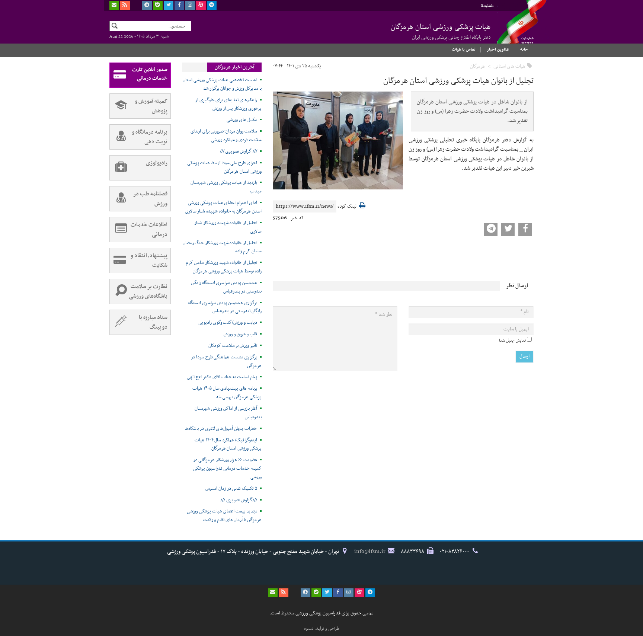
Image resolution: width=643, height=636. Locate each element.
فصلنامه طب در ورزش (150, 198)
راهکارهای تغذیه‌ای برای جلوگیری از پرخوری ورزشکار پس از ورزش (228, 104)
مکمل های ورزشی (242, 120)
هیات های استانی (509, 66)
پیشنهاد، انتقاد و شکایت (149, 260)
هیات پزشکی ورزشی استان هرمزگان (441, 31)
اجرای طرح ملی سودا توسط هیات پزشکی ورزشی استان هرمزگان (224, 167)
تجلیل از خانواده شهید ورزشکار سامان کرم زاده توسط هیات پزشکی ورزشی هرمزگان (224, 267)
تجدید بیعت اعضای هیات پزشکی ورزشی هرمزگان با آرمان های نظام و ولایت (224, 515)
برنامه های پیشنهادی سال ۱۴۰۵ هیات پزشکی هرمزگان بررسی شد (227, 392)
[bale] (158, 5)
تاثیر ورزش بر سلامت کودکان (232, 346)
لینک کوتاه (347, 207)
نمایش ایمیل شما (512, 340)
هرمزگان (477, 66)
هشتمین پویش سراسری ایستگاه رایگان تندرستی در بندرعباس (226, 287)
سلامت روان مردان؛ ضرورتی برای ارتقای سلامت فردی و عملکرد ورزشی (226, 135)
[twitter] (168, 5)
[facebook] (179, 5)
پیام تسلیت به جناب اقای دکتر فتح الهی (222, 377)
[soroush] (147, 5)
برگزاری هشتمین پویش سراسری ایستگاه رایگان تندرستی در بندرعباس (225, 307)
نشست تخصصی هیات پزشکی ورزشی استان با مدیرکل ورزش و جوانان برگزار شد (222, 84)
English (487, 5)
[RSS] (125, 5)
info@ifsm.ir (370, 551)
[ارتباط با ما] (114, 5)
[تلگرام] (212, 5)
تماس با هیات (464, 49)
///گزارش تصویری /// (239, 500)
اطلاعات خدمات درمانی (149, 229)
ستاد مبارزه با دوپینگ (153, 322)
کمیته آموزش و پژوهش (151, 106)
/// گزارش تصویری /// (238, 151)
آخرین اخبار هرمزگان (234, 67)
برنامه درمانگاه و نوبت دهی (149, 137)
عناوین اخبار (498, 49)
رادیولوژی (156, 163)
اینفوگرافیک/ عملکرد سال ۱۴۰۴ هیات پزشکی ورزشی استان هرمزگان (228, 444)
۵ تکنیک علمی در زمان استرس (231, 489)
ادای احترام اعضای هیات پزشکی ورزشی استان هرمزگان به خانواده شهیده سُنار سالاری (223, 207)
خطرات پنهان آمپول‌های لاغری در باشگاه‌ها (221, 429)
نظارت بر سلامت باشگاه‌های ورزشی (148, 291)
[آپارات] (201, 5)
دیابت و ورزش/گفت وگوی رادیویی (227, 323)
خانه (524, 49)
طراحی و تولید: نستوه (321, 628)
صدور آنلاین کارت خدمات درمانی (149, 74)
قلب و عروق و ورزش (240, 334)
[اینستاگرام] (190, 5)
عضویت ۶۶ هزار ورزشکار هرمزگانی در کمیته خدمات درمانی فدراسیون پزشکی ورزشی (227, 468)
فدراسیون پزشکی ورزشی (515, 29)
